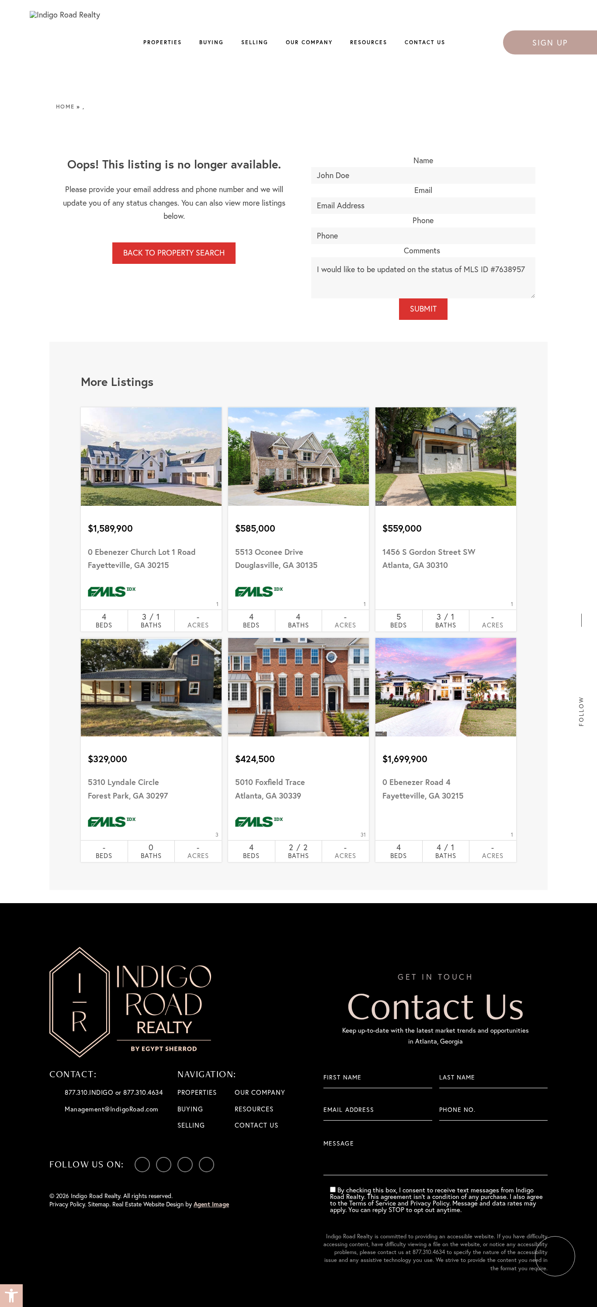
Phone (423, 220)
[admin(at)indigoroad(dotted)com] (581, 602)
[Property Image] (151, 456)
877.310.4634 (429, 1251)
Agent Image (211, 1204)
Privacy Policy (67, 1204)
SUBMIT (423, 309)
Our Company (309, 42)
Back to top (555, 1256)
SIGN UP (550, 42)
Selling (254, 42)
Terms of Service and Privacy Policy (399, 1203)
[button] (11, 1295)
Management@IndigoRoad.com (112, 1109)
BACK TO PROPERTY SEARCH (174, 253)
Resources (368, 42)
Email (423, 190)
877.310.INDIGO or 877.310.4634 (114, 1092)
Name (423, 160)
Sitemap (98, 1204)
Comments (422, 250)
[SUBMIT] (541, 1155)
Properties (162, 42)
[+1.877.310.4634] (581, 588)
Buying (211, 42)
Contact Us (425, 42)
